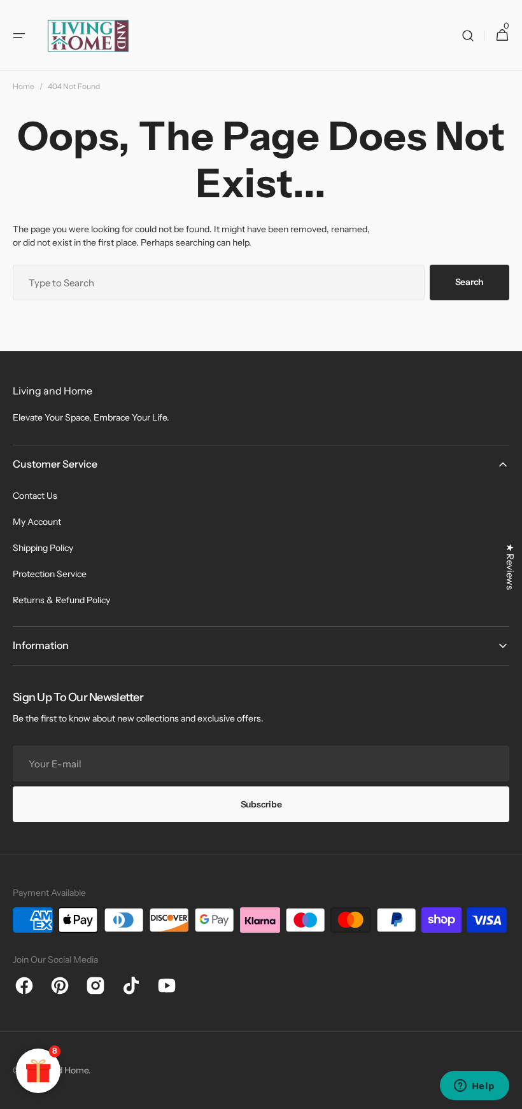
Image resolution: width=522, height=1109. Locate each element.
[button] (19, 36)
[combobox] (219, 282)
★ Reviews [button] (510, 566)
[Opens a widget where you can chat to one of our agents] (474, 1087)
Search (469, 282)
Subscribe (261, 804)
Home (23, 86)
